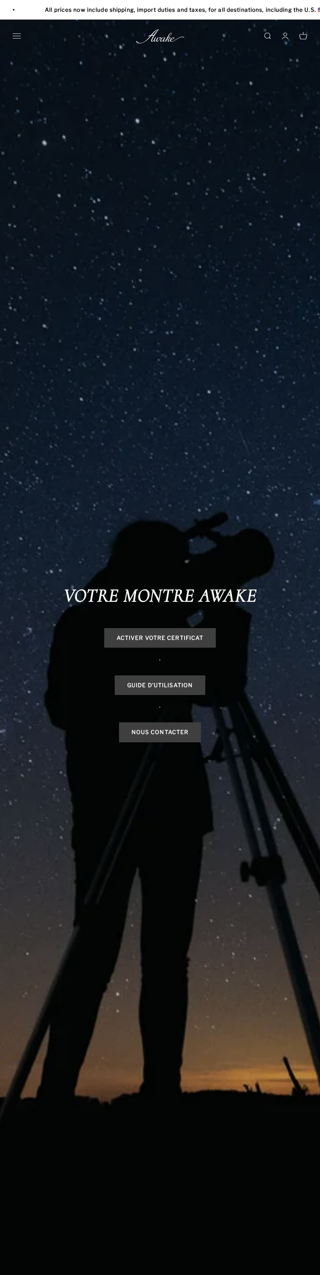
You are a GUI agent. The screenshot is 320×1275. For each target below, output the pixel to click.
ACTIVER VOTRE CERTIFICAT (160, 637)
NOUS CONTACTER (160, 732)
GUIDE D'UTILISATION (160, 685)
